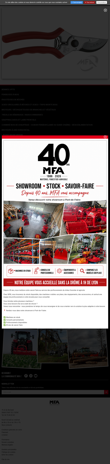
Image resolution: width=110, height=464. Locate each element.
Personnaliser (101, 2)
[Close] (105, 10)
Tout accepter (77, 2)
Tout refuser (90, 2)
